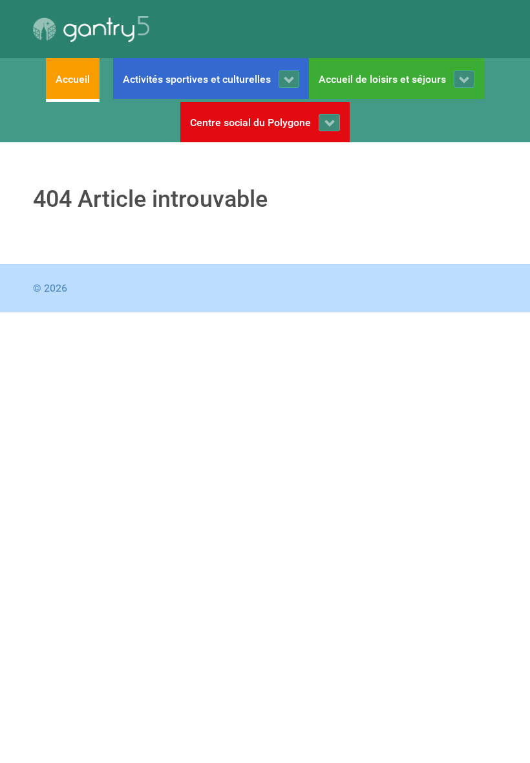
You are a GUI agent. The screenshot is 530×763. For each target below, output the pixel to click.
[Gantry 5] (91, 29)
